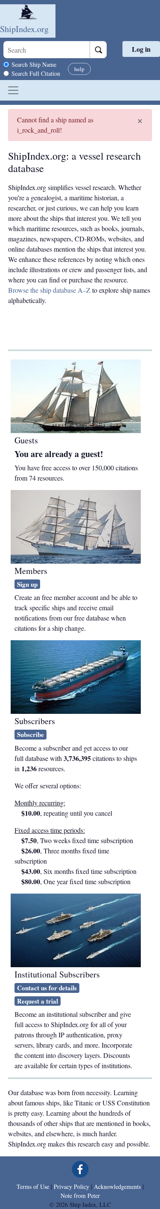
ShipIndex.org (24, 29)
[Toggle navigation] (13, 90)
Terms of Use (33, 1186)
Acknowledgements (117, 1186)
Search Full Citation (36, 73)
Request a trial (37, 1001)
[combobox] (46, 49)
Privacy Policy (71, 1186)
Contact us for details (47, 987)
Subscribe (30, 734)
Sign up (27, 584)
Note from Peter (80, 1195)
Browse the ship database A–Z (49, 289)
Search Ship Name (34, 64)
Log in (141, 49)
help (79, 69)
